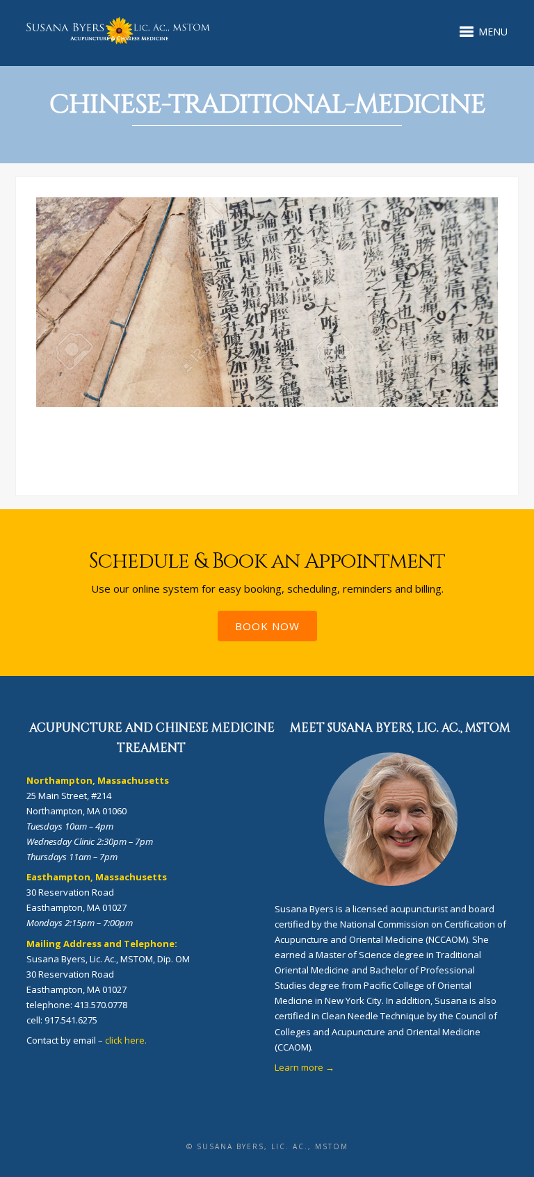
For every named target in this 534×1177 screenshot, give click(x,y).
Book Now (267, 626)
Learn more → (304, 1067)
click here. (126, 1040)
